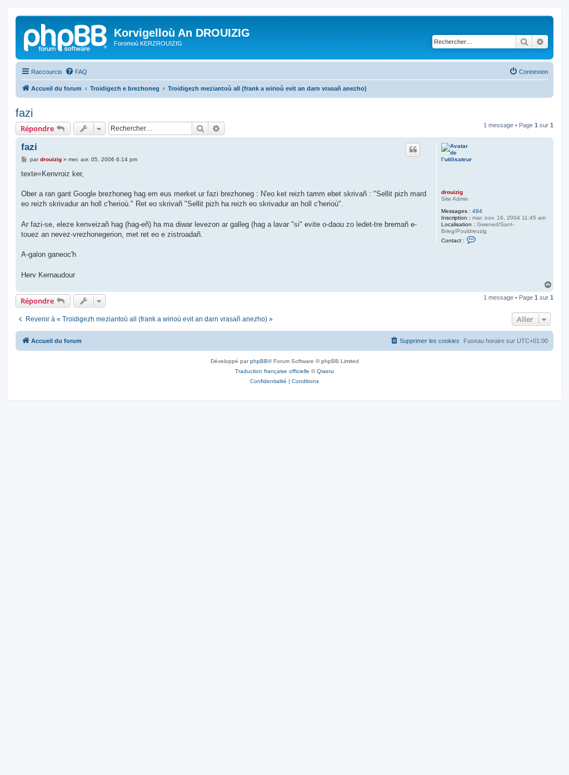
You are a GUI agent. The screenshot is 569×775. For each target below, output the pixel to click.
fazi (24, 113)
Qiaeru (325, 371)
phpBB (259, 361)
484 (477, 211)
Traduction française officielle (272, 371)
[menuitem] (76, 71)
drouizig (452, 192)
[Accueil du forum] (66, 36)
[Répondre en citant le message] (413, 149)
